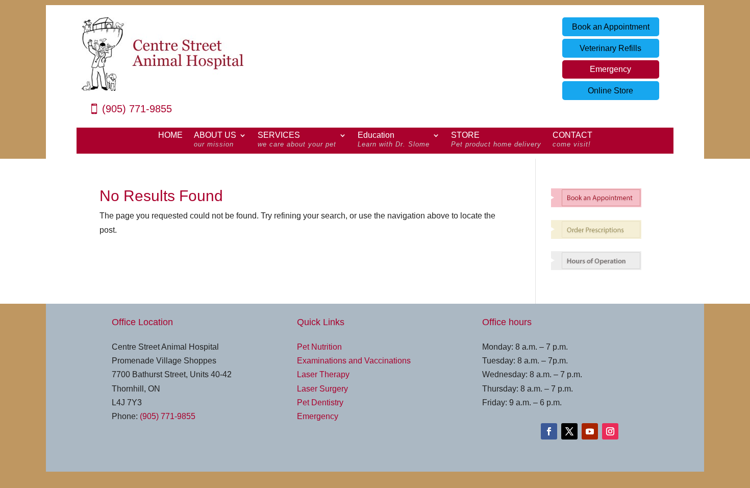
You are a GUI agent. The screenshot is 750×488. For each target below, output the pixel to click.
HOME (170, 135)
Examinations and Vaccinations (354, 360)
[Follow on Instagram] (610, 431)
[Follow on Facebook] (549, 431)
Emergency (610, 69)
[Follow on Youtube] (590, 431)
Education (394, 140)
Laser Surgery (322, 388)
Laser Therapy (323, 374)
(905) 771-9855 (137, 108)
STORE (496, 140)
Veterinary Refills (610, 48)
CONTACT (572, 140)
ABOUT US (215, 140)
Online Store (610, 90)
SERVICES (297, 140)
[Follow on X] (569, 431)
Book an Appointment (610, 26)
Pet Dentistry (320, 402)
